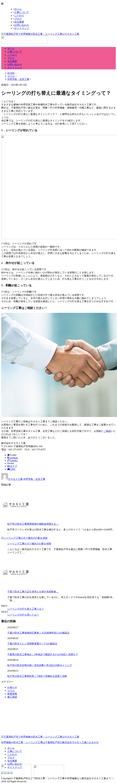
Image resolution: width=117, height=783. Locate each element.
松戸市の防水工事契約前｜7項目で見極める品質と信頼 (37, 676)
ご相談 (107, 431)
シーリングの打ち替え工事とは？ (25, 609)
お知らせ (12, 687)
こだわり (19, 15)
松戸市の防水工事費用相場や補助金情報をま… (32, 524)
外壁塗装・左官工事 (18, 79)
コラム (11, 690)
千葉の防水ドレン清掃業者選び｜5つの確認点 (32, 643)
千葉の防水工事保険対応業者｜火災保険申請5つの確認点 (38, 632)
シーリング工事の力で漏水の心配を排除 (29, 543)
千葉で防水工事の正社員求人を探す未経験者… (32, 591)
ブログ (18, 18)
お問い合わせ (21, 25)
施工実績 (12, 697)
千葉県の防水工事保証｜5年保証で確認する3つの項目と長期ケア (42, 654)
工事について (21, 12)
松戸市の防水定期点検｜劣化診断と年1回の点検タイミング (39, 665)
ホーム (18, 9)
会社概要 (19, 22)
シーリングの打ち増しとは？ (23, 614)
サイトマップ (21, 28)
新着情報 (12, 693)
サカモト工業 (15, 479)
